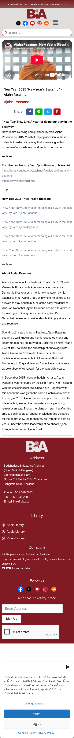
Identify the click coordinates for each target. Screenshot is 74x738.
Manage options (34, 703)
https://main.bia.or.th (26, 677)
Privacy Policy (46, 732)
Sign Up (11, 618)
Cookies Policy (27, 732)
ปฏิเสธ (37, 724)
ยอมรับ (37, 713)
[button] (68, 667)
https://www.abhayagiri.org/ (18, 180)
